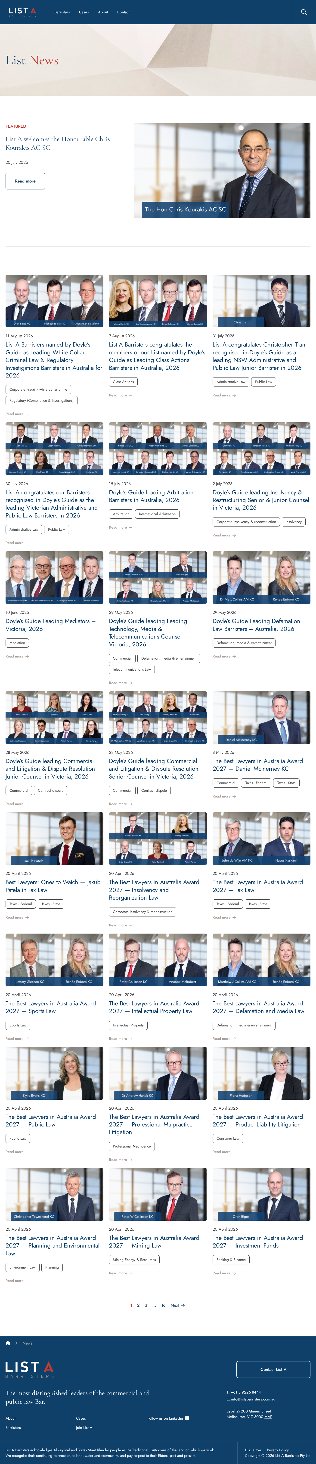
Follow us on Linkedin (166, 1418)
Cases (84, 12)
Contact (123, 12)
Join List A (84, 1427)
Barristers (62, 12)
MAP (268, 1416)
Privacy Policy (278, 1450)
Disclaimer (253, 1450)
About (103, 12)
